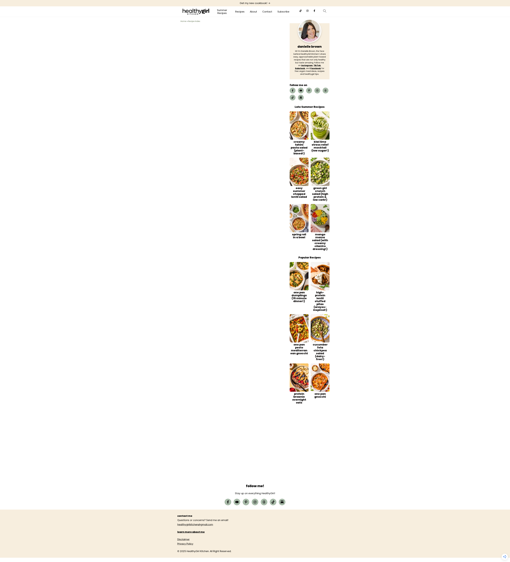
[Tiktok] (300, 11)
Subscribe (283, 11)
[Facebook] (314, 11)
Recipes (240, 11)
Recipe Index (194, 21)
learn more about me (191, 532)
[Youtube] (301, 90)
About (253, 11)
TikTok (317, 65)
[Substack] (301, 97)
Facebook (315, 68)
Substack (300, 68)
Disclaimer (183, 539)
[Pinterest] (309, 90)
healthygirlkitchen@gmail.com (195, 524)
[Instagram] (307, 11)
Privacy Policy (185, 543)
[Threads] (325, 90)
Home (183, 21)
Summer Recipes (222, 11)
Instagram (307, 65)
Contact (267, 11)
